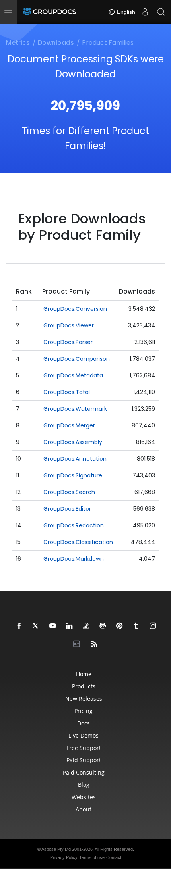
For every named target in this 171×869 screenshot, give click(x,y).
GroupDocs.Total (66, 392)
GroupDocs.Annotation (75, 459)
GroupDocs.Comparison (76, 359)
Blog (83, 784)
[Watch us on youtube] (53, 626)
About (83, 809)
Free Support (83, 748)
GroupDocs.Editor (67, 509)
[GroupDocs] (49, 12)
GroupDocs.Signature (72, 475)
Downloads (56, 42)
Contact (113, 857)
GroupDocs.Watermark (75, 409)
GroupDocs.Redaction (73, 525)
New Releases (83, 698)
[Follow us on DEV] (78, 644)
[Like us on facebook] (19, 626)
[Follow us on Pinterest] (120, 626)
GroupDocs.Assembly (72, 442)
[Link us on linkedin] (69, 626)
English (125, 12)
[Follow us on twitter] (36, 626)
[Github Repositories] (103, 626)
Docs (83, 723)
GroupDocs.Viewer (68, 325)
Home (83, 674)
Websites (84, 797)
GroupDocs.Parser (68, 342)
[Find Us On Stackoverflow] (86, 626)
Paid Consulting (84, 772)
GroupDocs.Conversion (75, 309)
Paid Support (83, 760)
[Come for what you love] (136, 626)
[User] (145, 12)
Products (83, 686)
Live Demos (83, 735)
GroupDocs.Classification (78, 542)
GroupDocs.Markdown (73, 559)
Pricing (83, 711)
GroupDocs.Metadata (73, 375)
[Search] (161, 12)
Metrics (18, 42)
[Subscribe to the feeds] (94, 644)
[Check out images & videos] (153, 626)
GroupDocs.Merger (69, 425)
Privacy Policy (64, 857)
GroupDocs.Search (69, 492)
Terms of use (92, 857)
